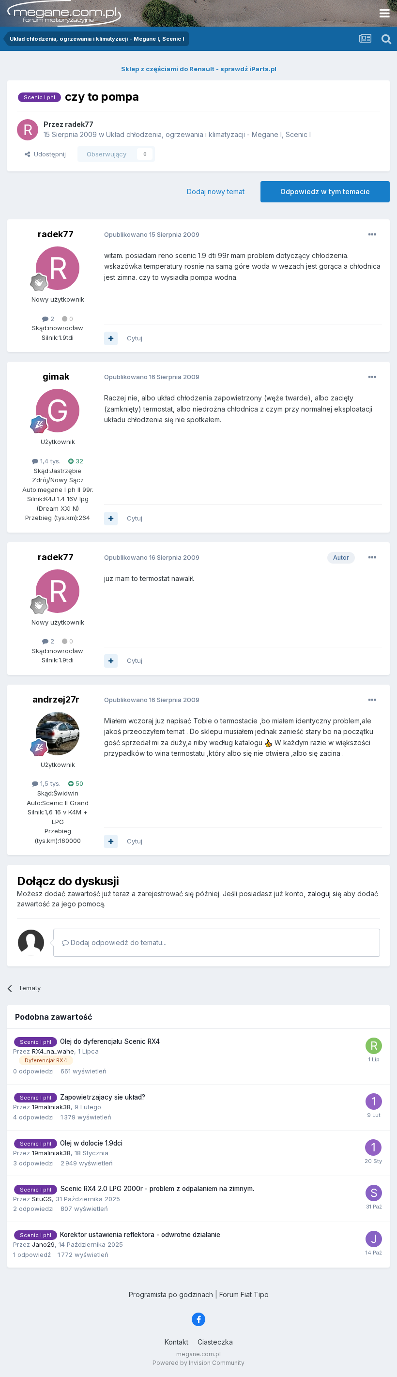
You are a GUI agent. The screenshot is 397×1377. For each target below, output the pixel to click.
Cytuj (134, 338)
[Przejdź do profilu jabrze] (374, 1239)
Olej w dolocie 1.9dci (91, 1143)
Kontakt (176, 1342)
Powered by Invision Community (198, 1362)
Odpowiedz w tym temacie (325, 191)
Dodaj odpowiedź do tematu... (118, 942)
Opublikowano (151, 234)
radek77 (56, 234)
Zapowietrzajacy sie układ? (102, 1097)
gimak (56, 376)
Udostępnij (48, 154)
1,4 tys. (49, 461)
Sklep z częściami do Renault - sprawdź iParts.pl (198, 69)
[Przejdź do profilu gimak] (57, 410)
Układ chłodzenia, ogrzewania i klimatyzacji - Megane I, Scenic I (208, 134)
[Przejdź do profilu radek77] (27, 129)
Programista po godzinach (171, 1294)
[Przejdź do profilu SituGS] (374, 1193)
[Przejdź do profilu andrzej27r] (57, 733)
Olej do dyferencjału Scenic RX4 (110, 1041)
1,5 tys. (49, 783)
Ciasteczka (215, 1342)
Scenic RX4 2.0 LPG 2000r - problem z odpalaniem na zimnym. (157, 1189)
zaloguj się (324, 893)
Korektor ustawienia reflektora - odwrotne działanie (140, 1235)
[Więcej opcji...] (372, 235)
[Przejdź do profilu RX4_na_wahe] (374, 1046)
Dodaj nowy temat (215, 191)
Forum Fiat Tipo (244, 1294)
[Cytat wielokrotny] (111, 338)
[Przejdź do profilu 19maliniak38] (374, 1101)
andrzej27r (55, 699)
